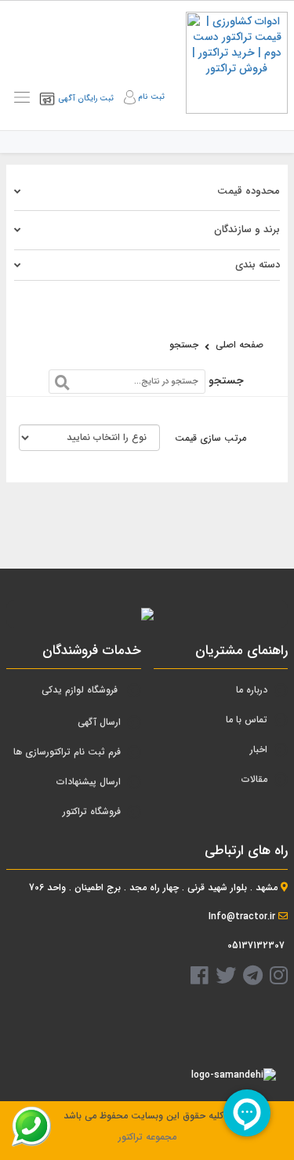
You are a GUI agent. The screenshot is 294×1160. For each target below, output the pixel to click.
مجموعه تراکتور (147, 1136)
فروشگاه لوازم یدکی (80, 689)
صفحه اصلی (239, 344)
